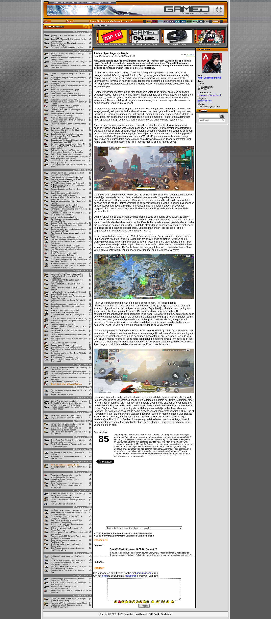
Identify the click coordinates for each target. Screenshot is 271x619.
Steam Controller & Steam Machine (66, 384)
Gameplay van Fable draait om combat (67, 47)
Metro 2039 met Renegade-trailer (64, 313)
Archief (70, 3)
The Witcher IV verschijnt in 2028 (64, 382)
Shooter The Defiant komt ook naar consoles (69, 223)
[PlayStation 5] (183, 22)
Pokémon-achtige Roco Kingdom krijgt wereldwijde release (66, 226)
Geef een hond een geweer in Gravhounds (68, 239)
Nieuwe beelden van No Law (62, 294)
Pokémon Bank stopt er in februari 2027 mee (69, 510)
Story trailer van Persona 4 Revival (65, 128)
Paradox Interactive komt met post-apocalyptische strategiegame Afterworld (67, 246)
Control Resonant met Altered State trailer (68, 183)
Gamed (190, 54)
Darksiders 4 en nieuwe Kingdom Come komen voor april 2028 (67, 525)
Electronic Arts (205, 101)
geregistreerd (143, 573)
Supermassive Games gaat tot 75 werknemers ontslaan (64, 588)
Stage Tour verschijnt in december (65, 310)
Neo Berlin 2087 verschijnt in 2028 (65, 498)
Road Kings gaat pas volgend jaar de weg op (69, 156)
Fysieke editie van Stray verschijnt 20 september (127, 533)
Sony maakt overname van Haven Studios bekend (128, 536)
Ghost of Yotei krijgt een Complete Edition (68, 560)
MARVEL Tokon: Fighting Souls (65, 465)
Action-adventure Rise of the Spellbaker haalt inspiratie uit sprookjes (67, 115)
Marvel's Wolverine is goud (62, 394)
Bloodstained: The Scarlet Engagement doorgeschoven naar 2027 (67, 141)
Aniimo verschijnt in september (63, 217)
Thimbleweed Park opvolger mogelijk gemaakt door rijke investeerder (66, 476)
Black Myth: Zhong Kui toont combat (66, 415)
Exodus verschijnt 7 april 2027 (63, 325)
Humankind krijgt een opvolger (63, 343)
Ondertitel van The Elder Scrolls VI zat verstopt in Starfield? (66, 517)
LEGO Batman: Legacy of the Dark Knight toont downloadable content (68, 266)
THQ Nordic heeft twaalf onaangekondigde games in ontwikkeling (68, 600)
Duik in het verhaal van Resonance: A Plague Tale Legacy (66, 529)
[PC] (155, 22)
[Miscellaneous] (206, 22)
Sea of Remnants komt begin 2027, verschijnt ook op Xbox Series (65, 194)
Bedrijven (98, 3)
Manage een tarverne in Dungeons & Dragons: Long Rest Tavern (66, 107)
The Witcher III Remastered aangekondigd (68, 292)
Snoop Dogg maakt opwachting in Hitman (68, 304)
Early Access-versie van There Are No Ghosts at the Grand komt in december (67, 151)
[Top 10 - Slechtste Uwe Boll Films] (113, 42)
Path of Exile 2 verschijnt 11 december (66, 154)
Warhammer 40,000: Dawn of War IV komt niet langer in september (68, 537)
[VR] (160, 22)
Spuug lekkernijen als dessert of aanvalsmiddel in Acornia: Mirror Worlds (67, 206)
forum (105, 575)
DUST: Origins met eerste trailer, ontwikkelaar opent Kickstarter (64, 254)
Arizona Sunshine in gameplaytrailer (65, 100)
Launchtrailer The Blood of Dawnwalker (67, 274)
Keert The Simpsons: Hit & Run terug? (67, 483)
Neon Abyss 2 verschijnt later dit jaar (66, 94)
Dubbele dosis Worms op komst (64, 345)
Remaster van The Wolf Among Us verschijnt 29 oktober (65, 137)
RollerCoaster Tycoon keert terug (64, 357)
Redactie (80, 3)
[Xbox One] (189, 22)
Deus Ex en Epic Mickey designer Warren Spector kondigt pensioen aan (68, 441)
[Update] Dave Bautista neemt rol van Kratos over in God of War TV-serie (66, 404)
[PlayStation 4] (178, 22)
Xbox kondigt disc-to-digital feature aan (67, 134)
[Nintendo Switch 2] (172, 22)
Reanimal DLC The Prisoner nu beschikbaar (69, 603)
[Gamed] (149, 22)
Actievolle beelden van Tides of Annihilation (68, 263)
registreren (130, 575)
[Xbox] (195, 22)
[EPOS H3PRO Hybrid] (178, 42)
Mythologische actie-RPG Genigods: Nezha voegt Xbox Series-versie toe (68, 214)
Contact (89, 3)
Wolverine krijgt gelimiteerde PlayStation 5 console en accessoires (68, 580)
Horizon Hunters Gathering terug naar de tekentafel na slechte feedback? (67, 425)
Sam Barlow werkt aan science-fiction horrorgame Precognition (66, 521)
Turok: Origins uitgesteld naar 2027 (65, 237)
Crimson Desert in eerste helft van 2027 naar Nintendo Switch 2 (67, 563)
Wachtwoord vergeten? (121, 21)
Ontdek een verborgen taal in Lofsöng (66, 257)
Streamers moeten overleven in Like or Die (68, 144)
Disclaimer (166, 614)
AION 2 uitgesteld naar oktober (63, 159)
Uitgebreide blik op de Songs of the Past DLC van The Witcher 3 (67, 174)
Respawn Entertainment (209, 95)
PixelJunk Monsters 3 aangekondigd (65, 118)
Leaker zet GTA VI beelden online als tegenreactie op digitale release (66, 429)
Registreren (103, 21)
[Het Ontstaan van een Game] (145, 42)
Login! (93, 21)
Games (108, 3)
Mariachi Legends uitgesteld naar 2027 (66, 347)
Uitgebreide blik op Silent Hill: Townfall (66, 418)
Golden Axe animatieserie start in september (69, 401)
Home (55, 3)
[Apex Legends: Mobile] (210, 42)
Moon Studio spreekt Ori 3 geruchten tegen (68, 372)
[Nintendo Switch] (166, 22)
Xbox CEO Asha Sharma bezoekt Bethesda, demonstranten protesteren (69, 567)
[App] (201, 22)
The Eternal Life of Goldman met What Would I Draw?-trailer (67, 606)
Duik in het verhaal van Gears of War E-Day (69, 319)
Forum (63, 3)
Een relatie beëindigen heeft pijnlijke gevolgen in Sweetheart (65, 91)
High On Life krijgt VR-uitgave (63, 504)
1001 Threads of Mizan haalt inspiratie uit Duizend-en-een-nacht (68, 250)
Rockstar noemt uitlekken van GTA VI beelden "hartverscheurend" (66, 180)
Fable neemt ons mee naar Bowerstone (67, 177)
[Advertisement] (144, 496)
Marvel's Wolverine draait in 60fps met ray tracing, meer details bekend (68, 495)
